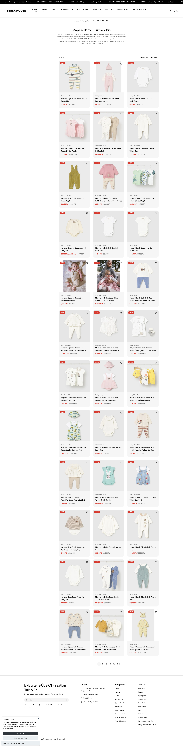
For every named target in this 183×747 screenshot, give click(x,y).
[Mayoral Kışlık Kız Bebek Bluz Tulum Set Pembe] (74, 276)
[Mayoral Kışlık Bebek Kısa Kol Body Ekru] (143, 226)
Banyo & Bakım (120, 714)
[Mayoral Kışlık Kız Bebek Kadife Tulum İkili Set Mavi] (108, 575)
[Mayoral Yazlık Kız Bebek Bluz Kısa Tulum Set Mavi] (143, 475)
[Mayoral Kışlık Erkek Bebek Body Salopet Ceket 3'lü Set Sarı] (108, 625)
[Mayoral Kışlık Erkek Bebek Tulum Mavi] (143, 575)
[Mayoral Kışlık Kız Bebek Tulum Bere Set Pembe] (108, 77)
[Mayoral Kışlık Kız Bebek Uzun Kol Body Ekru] (74, 226)
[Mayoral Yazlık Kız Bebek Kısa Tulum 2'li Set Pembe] (74, 126)
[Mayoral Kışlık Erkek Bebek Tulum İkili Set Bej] (108, 126)
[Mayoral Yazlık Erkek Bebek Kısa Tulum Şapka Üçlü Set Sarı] (143, 376)
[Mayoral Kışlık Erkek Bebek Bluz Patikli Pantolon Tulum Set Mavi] (74, 625)
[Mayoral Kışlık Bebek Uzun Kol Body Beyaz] (143, 76)
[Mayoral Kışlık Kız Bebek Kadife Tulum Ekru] (143, 126)
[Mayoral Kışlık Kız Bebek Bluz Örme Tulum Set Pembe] (108, 276)
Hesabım (141, 692)
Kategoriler (85, 21)
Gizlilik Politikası (7, 743)
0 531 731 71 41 (88, 698)
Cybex (117, 688)
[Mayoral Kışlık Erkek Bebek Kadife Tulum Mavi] (74, 76)
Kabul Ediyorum (20, 733)
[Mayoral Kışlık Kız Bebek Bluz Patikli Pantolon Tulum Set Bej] (74, 475)
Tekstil (117, 696)
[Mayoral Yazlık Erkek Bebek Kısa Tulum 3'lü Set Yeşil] (143, 176)
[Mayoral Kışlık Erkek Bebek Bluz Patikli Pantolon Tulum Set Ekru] (143, 425)
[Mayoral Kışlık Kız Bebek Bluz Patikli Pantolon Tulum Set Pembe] (108, 176)
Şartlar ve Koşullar (18, 743)
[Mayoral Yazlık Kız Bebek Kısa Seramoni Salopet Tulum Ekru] (108, 326)
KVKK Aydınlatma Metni (146, 721)
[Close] (38, 719)
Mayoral (117, 692)
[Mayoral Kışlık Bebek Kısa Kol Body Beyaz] (108, 226)
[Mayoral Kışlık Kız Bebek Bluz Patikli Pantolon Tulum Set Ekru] (74, 326)
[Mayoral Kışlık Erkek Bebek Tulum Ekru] (143, 525)
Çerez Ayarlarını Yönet (20, 738)
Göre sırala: (144, 57)
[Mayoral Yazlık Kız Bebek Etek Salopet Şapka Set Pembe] (108, 376)
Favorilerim (142, 703)
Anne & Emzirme (120, 721)
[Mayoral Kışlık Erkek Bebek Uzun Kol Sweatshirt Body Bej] (74, 525)
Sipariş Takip (142, 699)
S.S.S (139, 710)
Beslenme (118, 707)
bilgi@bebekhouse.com (91, 695)
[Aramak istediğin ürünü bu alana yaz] (170, 11)
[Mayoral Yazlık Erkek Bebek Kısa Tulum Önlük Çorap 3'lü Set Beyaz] (143, 326)
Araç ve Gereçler (121, 717)
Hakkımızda (142, 707)
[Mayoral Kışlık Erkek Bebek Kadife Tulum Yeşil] (74, 176)
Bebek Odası (119, 710)
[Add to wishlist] (87, 63)
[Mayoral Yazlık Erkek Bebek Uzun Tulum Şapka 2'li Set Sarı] (143, 625)
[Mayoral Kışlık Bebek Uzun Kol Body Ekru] (74, 575)
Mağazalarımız (143, 717)
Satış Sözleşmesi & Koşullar (147, 725)
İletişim (140, 714)
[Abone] (66, 700)
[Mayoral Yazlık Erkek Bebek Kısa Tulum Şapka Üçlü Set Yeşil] (74, 425)
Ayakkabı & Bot (120, 699)
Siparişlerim (142, 696)
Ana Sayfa (76, 21)
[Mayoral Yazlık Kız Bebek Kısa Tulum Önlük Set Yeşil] (108, 475)
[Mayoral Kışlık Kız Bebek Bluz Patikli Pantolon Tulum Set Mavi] (143, 276)
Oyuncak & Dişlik (121, 703)
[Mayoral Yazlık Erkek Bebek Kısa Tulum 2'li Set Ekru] (74, 376)
